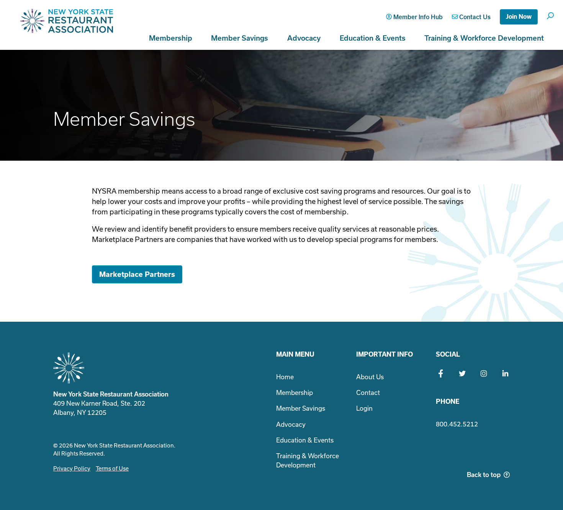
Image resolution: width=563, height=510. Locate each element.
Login (364, 408)
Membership (170, 38)
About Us (370, 376)
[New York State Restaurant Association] (67, 25)
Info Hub (418, 17)
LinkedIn (505, 373)
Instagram (483, 373)
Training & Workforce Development (484, 38)
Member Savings (239, 38)
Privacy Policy (71, 469)
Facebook (440, 373)
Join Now (519, 16)
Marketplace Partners (137, 274)
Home (285, 376)
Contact (474, 17)
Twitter (462, 373)
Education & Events (373, 38)
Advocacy (304, 38)
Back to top (484, 474)
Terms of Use (112, 469)
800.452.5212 (457, 424)
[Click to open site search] (550, 15)
